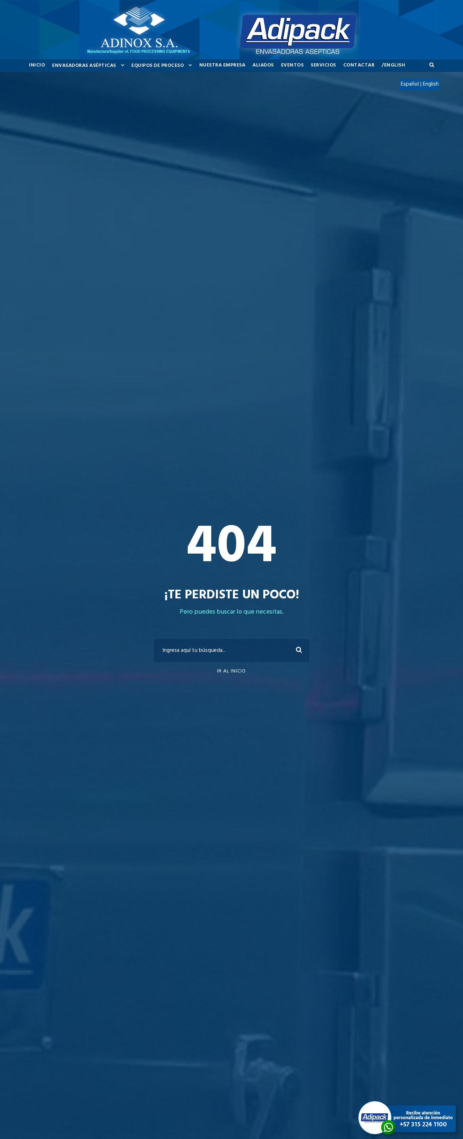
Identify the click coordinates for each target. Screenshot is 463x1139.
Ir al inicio (231, 671)
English (431, 84)
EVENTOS (292, 65)
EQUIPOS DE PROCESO (157, 65)
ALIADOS (263, 65)
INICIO (37, 65)
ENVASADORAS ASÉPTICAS (84, 65)
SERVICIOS (323, 65)
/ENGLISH (393, 65)
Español (410, 84)
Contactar (359, 65)
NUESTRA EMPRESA (222, 65)
